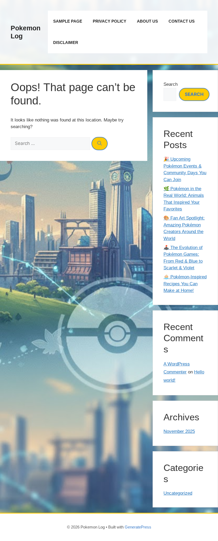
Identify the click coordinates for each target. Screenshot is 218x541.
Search (171, 84)
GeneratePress (138, 527)
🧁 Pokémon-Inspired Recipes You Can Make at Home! (185, 283)
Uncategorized (178, 493)
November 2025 (179, 431)
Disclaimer (65, 42)
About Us (147, 21)
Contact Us (182, 21)
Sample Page (67, 21)
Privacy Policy (109, 21)
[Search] (99, 143)
